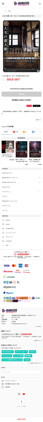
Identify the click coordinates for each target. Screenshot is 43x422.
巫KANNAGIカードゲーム (10, 177)
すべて (6, 132)
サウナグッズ (6, 206)
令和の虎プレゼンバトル (9, 201)
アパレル (5, 210)
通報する (38, 119)
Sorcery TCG (6, 187)
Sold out (21, 94)
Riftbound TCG (7, 173)
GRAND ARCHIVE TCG (9, 182)
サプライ (5, 196)
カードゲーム (6, 192)
